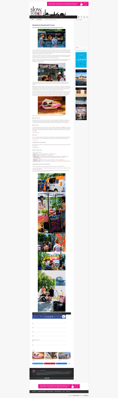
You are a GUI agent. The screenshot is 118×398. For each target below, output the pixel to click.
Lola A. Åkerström (43, 370)
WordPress (86, 395)
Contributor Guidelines (42, 391)
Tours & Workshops (57, 391)
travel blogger (63, 372)
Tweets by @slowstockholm (80, 50)
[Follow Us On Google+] (87, 17)
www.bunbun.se (66, 122)
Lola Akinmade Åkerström (41, 372)
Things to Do (37, 16)
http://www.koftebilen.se (60, 159)
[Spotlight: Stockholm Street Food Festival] (64, 355)
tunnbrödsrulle (56, 86)
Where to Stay (43, 16)
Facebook (47, 378)
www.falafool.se (50, 155)
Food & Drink (39, 19)
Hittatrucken (42, 171)
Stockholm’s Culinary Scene (49, 359)
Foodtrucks (48, 171)
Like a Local (49, 16)
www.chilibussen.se (35, 147)
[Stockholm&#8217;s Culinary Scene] (51, 355)
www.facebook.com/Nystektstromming (63, 161)
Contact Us (61, 16)
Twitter (48, 378)
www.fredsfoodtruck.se (37, 158)
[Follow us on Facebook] (81, 17)
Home (32, 16)
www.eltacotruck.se (52, 153)
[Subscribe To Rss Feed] (84, 17)
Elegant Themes (76, 395)
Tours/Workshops (55, 16)
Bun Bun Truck (44, 55)
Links (64, 391)
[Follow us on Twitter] (78, 17)
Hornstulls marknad (37, 95)
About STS (34, 391)
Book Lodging (50, 391)
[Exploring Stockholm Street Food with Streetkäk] (38, 355)
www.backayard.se (35, 132)
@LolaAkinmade (51, 374)
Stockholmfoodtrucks (36, 171)
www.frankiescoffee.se (64, 156)
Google (45, 378)
